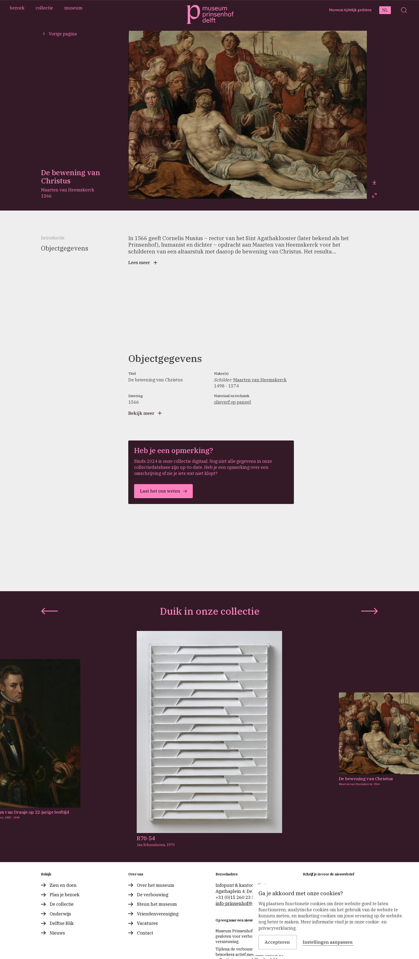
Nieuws (57, 933)
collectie (44, 8)
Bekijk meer (141, 413)
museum (73, 8)
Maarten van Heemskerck (260, 380)
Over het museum (155, 885)
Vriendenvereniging (157, 914)
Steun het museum (157, 904)
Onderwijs (60, 914)
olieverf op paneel (232, 402)
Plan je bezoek (65, 894)
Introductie (52, 238)
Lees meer (139, 262)
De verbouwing (152, 894)
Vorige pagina (63, 34)
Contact (145, 933)
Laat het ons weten (160, 491)
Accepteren (277, 942)
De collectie (62, 904)
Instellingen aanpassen (328, 942)
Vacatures (147, 923)
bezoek (17, 8)
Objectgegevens (64, 248)
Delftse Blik (62, 923)
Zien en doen (63, 885)
